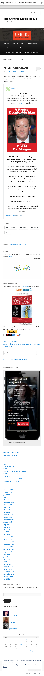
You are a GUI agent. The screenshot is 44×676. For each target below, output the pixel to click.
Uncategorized (13, 244)
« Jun (10, 651)
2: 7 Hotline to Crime (10, 469)
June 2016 (6, 507)
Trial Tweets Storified (18, 43)
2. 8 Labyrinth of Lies (10, 466)
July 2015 (6, 525)
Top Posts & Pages (10, 341)
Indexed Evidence (32, 43)
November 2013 (8, 574)
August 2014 (7, 552)
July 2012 (6, 579)
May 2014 (6, 559)
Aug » (32, 651)
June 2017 (6, 497)
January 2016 (7, 517)
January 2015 (7, 539)
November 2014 (8, 544)
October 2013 (8, 577)
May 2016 (6, 510)
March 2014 (7, 564)
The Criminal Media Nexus (20, 18)
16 (21, 644)
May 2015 (6, 530)
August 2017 (7, 492)
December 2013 (8, 572)
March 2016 (7, 512)
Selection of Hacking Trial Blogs (12, 52)
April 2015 (6, 532)
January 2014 (7, 569)
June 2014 (6, 557)
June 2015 (6, 527)
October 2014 (8, 547)
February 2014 (8, 567)
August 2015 (7, 522)
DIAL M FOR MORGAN (15, 67)
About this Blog (20, 48)
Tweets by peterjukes (10, 455)
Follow (7, 601)
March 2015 (7, 534)
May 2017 (6, 500)
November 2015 (8, 520)
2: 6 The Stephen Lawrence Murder (15, 471)
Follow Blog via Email (11, 584)
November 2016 (8, 502)
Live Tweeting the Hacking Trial (15, 359)
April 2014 (6, 562)
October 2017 (8, 490)
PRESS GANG (15, 88)
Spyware (6, 464)
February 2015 (8, 537)
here (22, 103)
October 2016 (8, 505)
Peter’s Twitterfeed (11, 452)
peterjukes (21, 71)
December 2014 (8, 542)
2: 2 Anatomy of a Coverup (12, 481)
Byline (10, 256)
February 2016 (8, 515)
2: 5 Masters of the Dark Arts (13, 474)
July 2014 (6, 554)
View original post (10, 215)
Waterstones (25, 286)
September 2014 (8, 549)
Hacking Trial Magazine (31, 52)
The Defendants (8, 48)
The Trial (6, 43)
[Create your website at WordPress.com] (22, 2)
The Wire (6, 476)
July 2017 (6, 495)
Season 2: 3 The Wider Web (12, 479)
